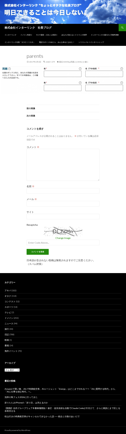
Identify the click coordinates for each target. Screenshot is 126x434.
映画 (7, 340)
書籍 (7, 345)
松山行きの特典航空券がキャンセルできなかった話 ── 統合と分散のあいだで (42, 416)
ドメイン (9, 318)
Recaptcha (32, 224)
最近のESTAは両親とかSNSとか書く (74, 62)
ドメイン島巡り (26, 35)
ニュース (9, 323)
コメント (33, 146)
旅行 (7, 329)
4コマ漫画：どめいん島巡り (46, 35)
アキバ (8, 290)
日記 (7, 334)
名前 (30, 186)
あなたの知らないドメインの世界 (74, 35)
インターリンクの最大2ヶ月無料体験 (105, 35)
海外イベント (11, 351)
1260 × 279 (50, 62)
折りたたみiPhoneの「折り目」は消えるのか (26, 402)
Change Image (63, 237)
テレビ (8, 312)
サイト (30, 211)
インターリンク (10, 35)
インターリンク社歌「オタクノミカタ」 (20, 42)
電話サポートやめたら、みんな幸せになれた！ (57, 42)
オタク (8, 296)
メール (32, 199)
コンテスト (10, 301)
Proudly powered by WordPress (17, 430)
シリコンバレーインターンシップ (91, 42)
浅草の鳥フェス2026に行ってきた (21, 397)
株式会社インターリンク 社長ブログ (28, 27)
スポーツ (9, 307)
